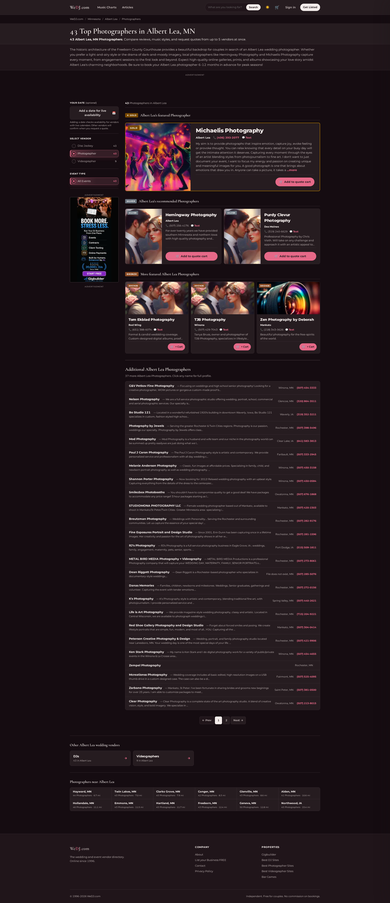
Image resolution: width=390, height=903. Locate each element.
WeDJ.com (76, 19)
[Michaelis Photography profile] (158, 157)
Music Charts (106, 7)
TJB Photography (210, 320)
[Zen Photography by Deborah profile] (288, 298)
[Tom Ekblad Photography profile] (156, 298)
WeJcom (79, 7)
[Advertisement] (195, 86)
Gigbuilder (269, 854)
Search (253, 7)
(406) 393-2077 (228, 137)
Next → (238, 720)
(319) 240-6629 (277, 231)
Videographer (87, 161)
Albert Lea (111, 19)
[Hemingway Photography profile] (143, 236)
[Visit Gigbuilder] (94, 239)
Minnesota (94, 19)
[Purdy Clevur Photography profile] (242, 236)
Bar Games (269, 876)
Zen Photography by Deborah (287, 320)
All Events (84, 181)
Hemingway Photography (191, 214)
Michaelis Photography (229, 130)
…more (292, 170)
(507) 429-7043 (208, 329)
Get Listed (310, 7)
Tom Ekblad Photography (151, 320)
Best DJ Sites (270, 860)
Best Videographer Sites (277, 871)
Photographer (87, 153)
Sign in (290, 7)
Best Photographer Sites (278, 865)
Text (246, 137)
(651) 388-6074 (142, 329)
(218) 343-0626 (273, 329)
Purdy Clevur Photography (277, 217)
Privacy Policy (204, 871)
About (199, 854)
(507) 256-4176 (179, 225)
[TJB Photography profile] (222, 298)
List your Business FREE (210, 860)
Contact (200, 865)
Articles (127, 7)
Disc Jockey (85, 145)
